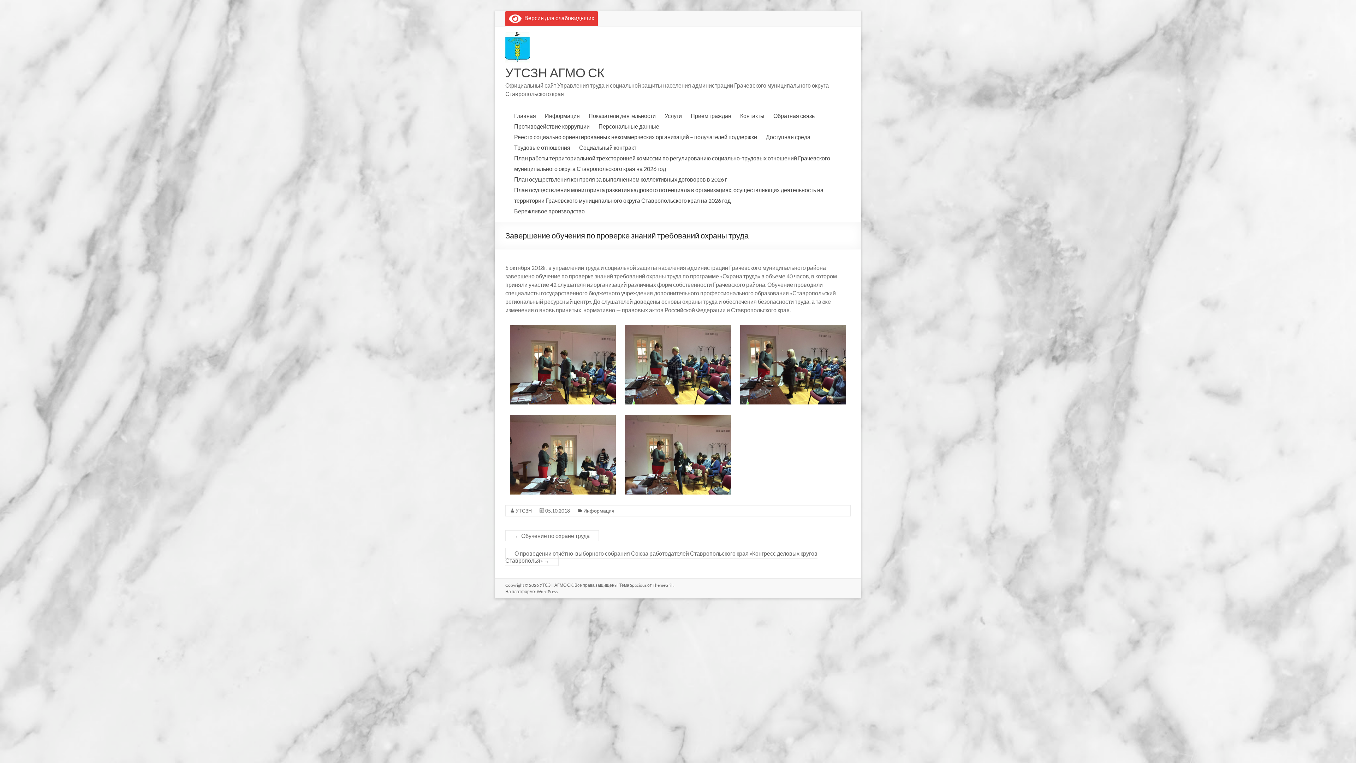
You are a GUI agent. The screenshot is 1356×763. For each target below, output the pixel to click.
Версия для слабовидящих (558, 17)
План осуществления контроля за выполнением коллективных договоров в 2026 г (620, 179)
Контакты (752, 115)
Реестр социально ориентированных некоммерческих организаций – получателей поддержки (635, 137)
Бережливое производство (549, 211)
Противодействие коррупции (552, 126)
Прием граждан (711, 115)
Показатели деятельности (622, 115)
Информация (562, 115)
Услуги (673, 115)
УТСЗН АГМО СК (555, 72)
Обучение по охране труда (552, 535)
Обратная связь (794, 115)
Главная (525, 115)
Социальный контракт (607, 147)
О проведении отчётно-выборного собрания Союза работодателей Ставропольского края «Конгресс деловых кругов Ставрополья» (661, 557)
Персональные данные (629, 126)
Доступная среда (788, 137)
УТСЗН (524, 511)
